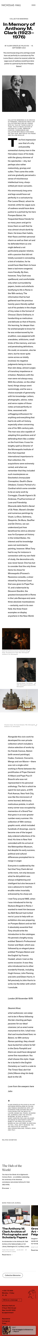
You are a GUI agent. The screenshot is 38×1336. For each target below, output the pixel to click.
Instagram (6, 1321)
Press (4, 1323)
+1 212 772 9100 (7, 1291)
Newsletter (6, 1319)
